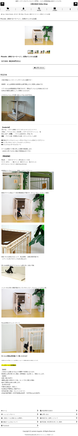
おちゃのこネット (36, 434)
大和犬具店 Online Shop (39, 4)
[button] (2, 4)
